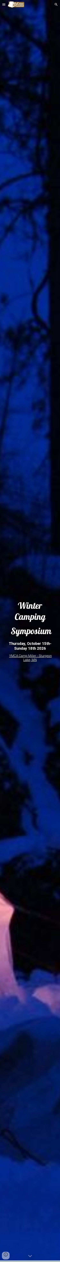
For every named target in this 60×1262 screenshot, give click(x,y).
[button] (4, 4)
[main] (30, 618)
